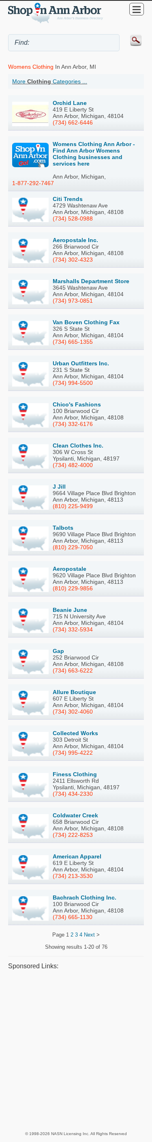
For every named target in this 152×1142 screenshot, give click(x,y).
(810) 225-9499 (73, 506)
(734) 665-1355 (73, 341)
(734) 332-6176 (73, 424)
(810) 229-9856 (73, 588)
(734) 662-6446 (73, 122)
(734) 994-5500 (73, 383)
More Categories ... (49, 81)
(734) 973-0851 (73, 300)
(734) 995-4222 (73, 752)
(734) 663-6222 (73, 670)
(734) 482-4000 (73, 465)
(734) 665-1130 (72, 917)
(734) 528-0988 (73, 218)
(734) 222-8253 (73, 835)
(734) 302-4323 (73, 259)
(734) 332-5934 (73, 629)
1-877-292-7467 (33, 183)
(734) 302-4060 (73, 711)
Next (89, 935)
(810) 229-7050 (73, 547)
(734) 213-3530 (73, 876)
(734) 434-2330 (73, 793)
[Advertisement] (76, 1050)
